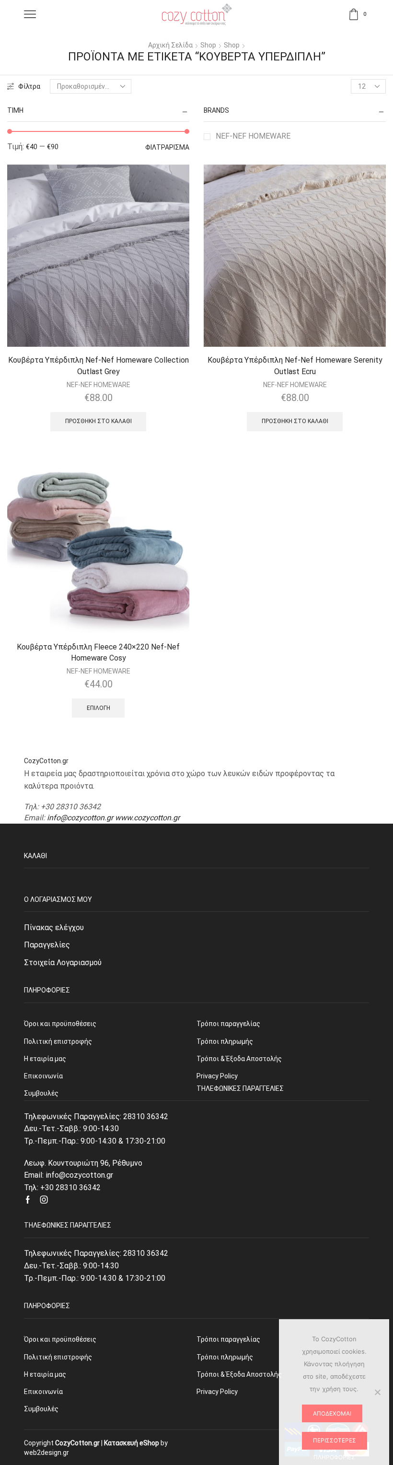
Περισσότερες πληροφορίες (334, 1443)
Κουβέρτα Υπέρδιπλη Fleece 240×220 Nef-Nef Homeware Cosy (98, 652)
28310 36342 (145, 1116)
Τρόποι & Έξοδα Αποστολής (239, 1374)
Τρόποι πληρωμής (224, 1357)
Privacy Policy (217, 1391)
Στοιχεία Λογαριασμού (63, 962)
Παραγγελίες (47, 944)
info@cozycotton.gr (80, 817)
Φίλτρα (29, 86)
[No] (377, 1392)
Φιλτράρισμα (167, 147)
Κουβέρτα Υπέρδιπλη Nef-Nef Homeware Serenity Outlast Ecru (295, 365)
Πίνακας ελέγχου (54, 927)
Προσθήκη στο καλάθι (98, 421)
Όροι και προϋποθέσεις (60, 1339)
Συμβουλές (41, 1409)
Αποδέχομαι (332, 1413)
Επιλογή (98, 708)
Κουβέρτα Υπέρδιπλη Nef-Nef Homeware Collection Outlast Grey (98, 365)
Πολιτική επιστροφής (58, 1357)
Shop (208, 45)
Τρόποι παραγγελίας (228, 1339)
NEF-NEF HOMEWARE (253, 136)
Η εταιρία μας (45, 1374)
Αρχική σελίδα (170, 45)
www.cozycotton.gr (147, 817)
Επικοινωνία (43, 1391)
